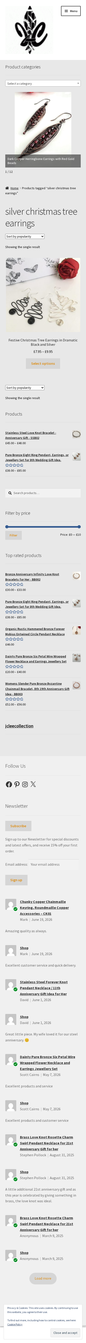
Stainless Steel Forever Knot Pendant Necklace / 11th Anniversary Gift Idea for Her (44, 988)
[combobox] (43, 83)
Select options (43, 363)
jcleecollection (19, 726)
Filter (13, 535)
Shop (24, 948)
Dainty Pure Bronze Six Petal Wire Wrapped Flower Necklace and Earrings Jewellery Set (47, 1062)
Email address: (16, 864)
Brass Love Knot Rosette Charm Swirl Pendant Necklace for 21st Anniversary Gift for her (46, 1143)
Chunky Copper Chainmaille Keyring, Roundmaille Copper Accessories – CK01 (44, 907)
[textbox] (43, 83)
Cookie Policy (14, 1324)
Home (15, 188)
